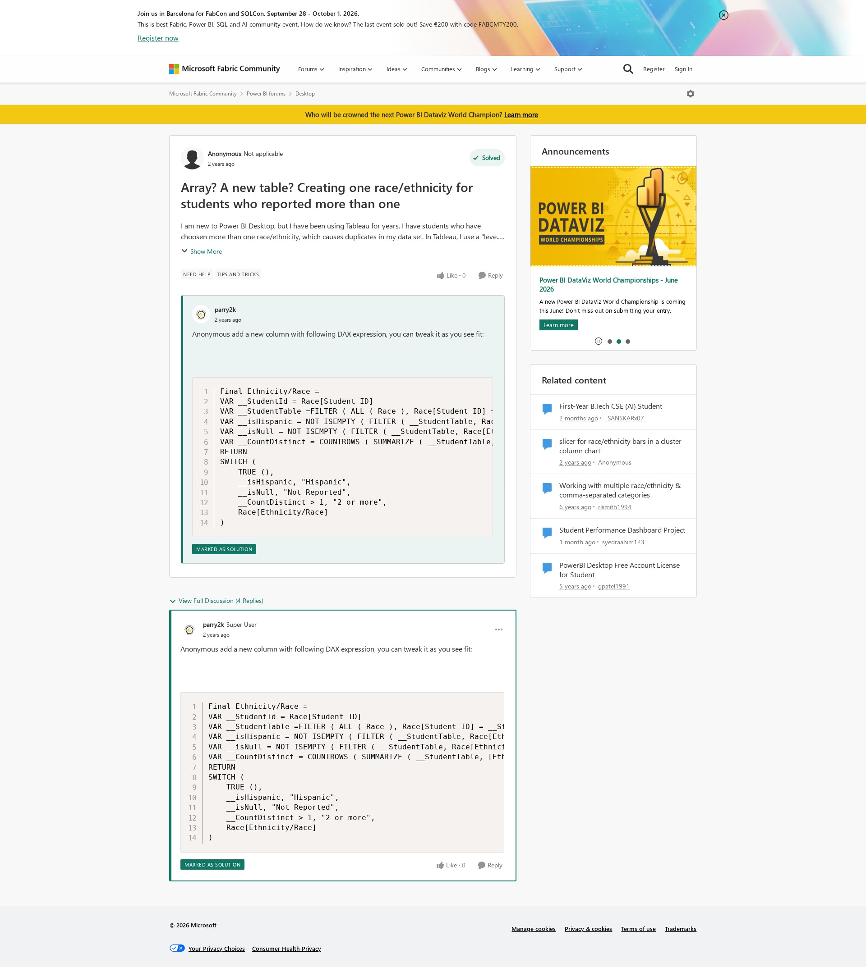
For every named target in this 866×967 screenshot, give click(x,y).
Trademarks (680, 928)
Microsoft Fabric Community (203, 93)
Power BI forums (266, 93)
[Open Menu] (690, 93)
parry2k (225, 309)
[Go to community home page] (224, 69)
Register (654, 69)
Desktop (305, 93)
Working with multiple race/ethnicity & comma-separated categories (620, 490)
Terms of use (638, 928)
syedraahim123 (623, 542)
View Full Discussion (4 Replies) (221, 600)
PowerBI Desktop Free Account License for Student (619, 570)
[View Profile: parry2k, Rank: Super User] (189, 629)
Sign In (683, 69)
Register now (158, 37)
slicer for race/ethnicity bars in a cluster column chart (620, 446)
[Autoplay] (598, 341)
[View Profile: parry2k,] (201, 314)
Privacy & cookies (588, 928)
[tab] (609, 341)
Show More (206, 251)
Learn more (521, 114)
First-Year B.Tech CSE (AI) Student (610, 406)
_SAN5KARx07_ (626, 418)
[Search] (628, 69)
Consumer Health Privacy (286, 948)
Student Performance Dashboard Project (622, 529)
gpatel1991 (614, 586)
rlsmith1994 (614, 506)
